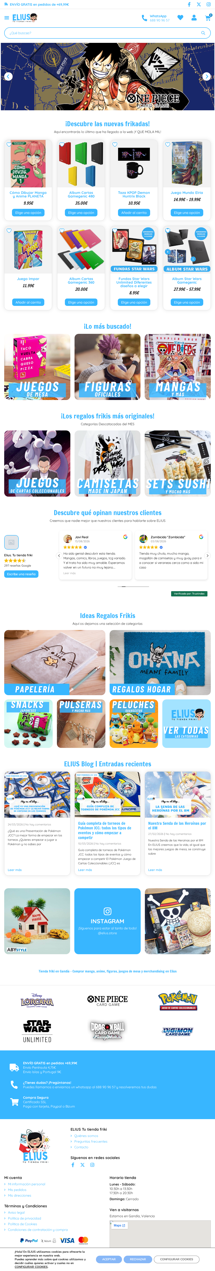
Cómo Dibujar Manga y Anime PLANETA (28, 194)
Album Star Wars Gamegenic (187, 280)
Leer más (15, 870)
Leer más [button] (69, 573)
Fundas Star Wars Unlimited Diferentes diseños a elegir (134, 282)
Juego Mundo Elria (187, 192)
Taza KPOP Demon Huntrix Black (134, 194)
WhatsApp (158, 16)
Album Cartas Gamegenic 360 (81, 280)
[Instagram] (208, 4)
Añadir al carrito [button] (134, 213)
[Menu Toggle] (6, 17)
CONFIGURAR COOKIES (31, 1267)
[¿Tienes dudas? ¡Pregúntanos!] (14, 1085)
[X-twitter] (199, 4)
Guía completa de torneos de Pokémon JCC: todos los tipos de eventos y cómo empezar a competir (104, 830)
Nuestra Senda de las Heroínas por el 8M (177, 825)
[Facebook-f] (189, 4)
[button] (8, 76)
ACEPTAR (109, 1259)
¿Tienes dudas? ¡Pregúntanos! (47, 1082)
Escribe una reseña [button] (21, 574)
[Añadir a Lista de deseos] (9, 144)
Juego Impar (28, 278)
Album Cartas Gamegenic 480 (81, 194)
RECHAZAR (138, 1259)
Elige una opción (28, 213)
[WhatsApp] (144, 18)
